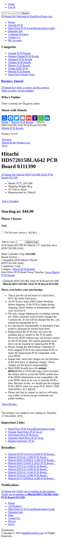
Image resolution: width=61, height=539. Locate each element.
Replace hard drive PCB (21, 441)
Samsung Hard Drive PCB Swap (26, 438)
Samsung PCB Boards (20, 59)
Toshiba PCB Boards (19, 62)
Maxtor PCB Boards (19, 65)
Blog (10, 515)
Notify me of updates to (29, 496)
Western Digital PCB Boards (23, 56)
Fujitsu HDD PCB (18, 68)
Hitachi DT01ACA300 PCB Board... (28, 475)
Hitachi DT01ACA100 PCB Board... (28, 466)
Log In (11, 7)
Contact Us (14, 37)
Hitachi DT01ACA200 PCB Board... (28, 457)
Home (11, 4)
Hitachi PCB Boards (22, 122)
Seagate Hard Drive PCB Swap (25, 431)
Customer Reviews (18, 34)
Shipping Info (15, 31)
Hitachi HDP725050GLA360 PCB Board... (31, 460)
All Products (15, 506)
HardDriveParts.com (33, 533)
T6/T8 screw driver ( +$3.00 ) (21, 232)
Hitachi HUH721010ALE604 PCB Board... (32, 454)
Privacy (12, 521)
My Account (15, 40)
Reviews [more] (12, 81)
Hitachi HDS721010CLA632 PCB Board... (31, 463)
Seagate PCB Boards (19, 53)
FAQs (11, 524)
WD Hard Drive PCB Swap (23, 434)
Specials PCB (15, 25)
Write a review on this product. (17, 90)
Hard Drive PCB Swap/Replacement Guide (31, 28)
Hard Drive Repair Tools (21, 74)
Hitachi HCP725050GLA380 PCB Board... (31, 478)
